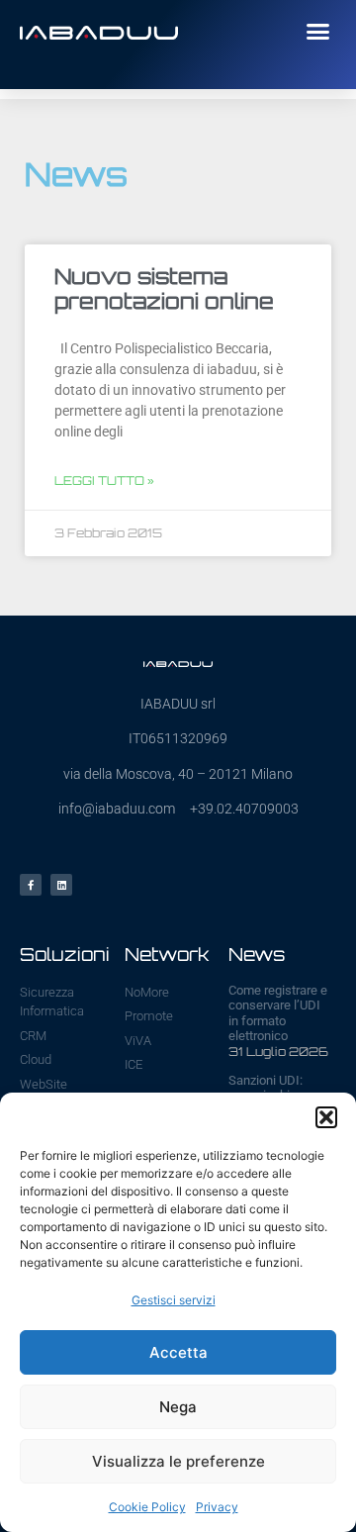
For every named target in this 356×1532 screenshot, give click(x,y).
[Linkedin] (61, 885)
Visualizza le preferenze (178, 1461)
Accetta (178, 1352)
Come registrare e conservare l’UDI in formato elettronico (277, 1013)
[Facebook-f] (31, 885)
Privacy (217, 1506)
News (256, 954)
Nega (178, 1406)
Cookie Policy (147, 1506)
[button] (326, 1117)
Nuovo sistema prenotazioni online (164, 288)
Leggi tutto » (104, 480)
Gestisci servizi (174, 1300)
